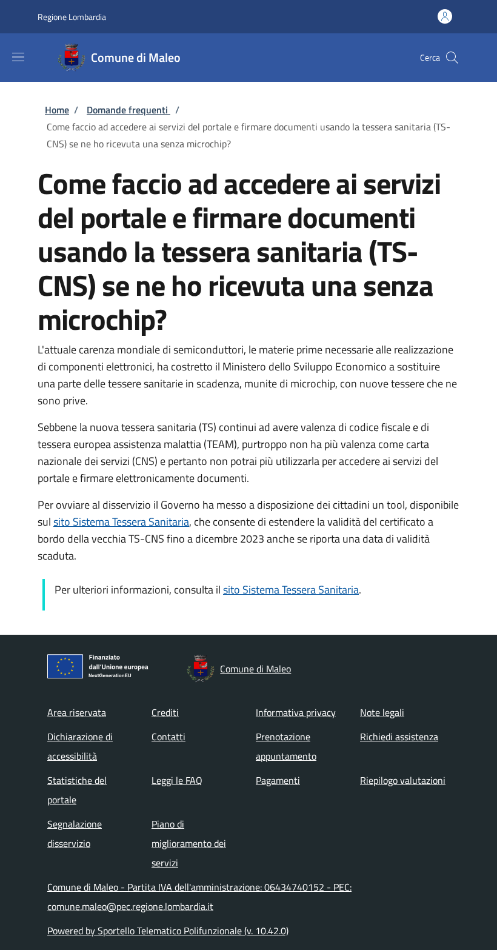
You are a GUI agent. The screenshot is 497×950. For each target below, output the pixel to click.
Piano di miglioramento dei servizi (189, 843)
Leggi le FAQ (177, 780)
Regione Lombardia (72, 16)
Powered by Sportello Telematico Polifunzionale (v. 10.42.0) (168, 930)
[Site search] (452, 57)
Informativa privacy (296, 712)
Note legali (382, 712)
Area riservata (76, 712)
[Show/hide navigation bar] (18, 57)
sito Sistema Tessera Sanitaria (121, 521)
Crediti (165, 712)
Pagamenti (278, 780)
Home (57, 109)
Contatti (168, 736)
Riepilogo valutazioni (402, 780)
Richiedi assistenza (399, 736)
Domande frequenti (128, 109)
